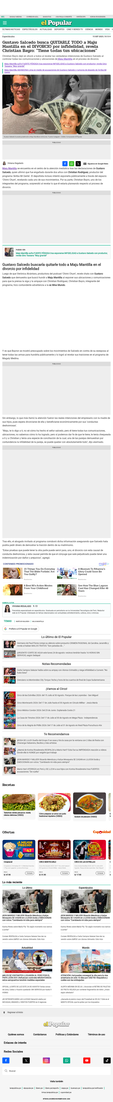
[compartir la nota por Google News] (95, 163)
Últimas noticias (11, 29)
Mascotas (47, 17)
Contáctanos (39, 1034)
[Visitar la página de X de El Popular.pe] (26, 1060)
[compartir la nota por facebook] (65, 163)
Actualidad (46, 29)
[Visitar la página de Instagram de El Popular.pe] (46, 1060)
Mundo (99, 29)
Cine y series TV (75, 29)
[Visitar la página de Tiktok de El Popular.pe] (107, 1060)
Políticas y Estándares (67, 1034)
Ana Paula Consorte (64, 17)
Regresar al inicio (15, 1012)
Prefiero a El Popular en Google (23, 629)
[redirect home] (56, 1025)
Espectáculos (29, 29)
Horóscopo (81, 17)
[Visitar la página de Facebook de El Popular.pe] (5, 1060)
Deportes (59, 29)
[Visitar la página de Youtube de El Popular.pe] (86, 1060)
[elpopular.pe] (56, 26)
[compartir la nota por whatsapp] (71, 163)
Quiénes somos (16, 1034)
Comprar (30, 873)
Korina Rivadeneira (97, 17)
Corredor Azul (32, 17)
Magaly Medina (16, 17)
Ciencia (89, 29)
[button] (5, 22)
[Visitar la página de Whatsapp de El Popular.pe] (66, 1060)
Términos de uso (96, 1034)
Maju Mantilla (64, 59)
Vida (107, 29)
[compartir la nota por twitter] (78, 163)
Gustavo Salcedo (22, 621)
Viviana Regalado (15, 163)
